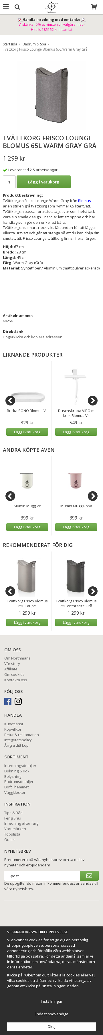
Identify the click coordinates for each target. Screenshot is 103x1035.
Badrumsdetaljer (18, 781)
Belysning (12, 776)
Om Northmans (17, 658)
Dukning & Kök (16, 771)
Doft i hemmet (16, 787)
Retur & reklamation (21, 734)
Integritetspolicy (18, 739)
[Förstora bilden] (51, 94)
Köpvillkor (12, 729)
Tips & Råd (13, 812)
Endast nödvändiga (51, 1013)
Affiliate (10, 669)
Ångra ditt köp (16, 745)
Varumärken (15, 828)
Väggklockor (14, 792)
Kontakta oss (15, 679)
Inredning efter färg (21, 823)
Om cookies (14, 674)
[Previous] (10, 400)
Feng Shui (12, 818)
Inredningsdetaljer (20, 765)
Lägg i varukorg (43, 182)
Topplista (12, 834)
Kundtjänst (13, 723)
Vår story (12, 663)
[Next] (93, 400)
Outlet (9, 839)
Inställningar (51, 1001)
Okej (51, 1026)
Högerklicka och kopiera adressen (32, 336)
